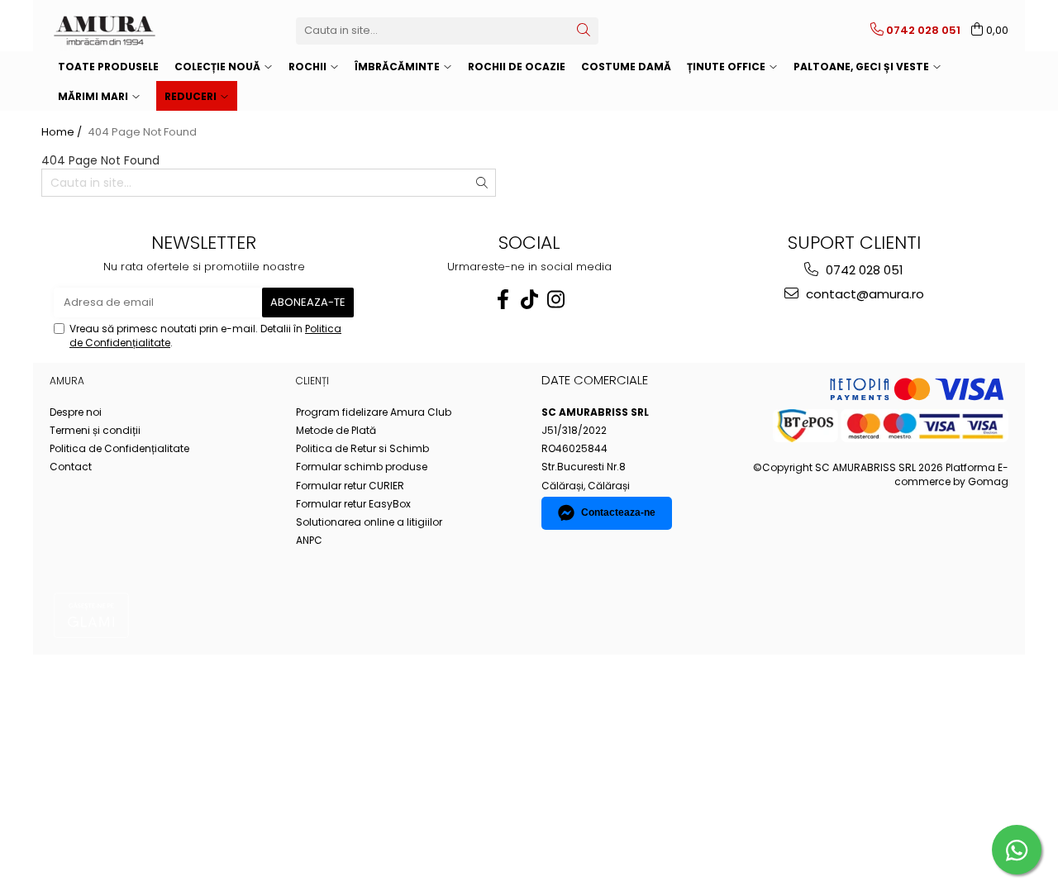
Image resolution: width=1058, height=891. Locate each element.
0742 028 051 (862, 270)
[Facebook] (502, 299)
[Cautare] (583, 31)
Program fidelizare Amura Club (373, 412)
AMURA (67, 381)
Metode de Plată (336, 430)
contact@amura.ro (863, 294)
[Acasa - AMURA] (132, 30)
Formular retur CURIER (350, 486)
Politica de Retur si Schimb (362, 448)
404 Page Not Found (142, 132)
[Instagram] (555, 299)
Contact (71, 467)
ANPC (309, 540)
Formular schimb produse (361, 467)
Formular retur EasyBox (353, 504)
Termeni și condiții (95, 430)
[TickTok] (529, 299)
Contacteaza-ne (618, 512)
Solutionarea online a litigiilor (369, 522)
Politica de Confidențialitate (119, 448)
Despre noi (76, 412)
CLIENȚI (312, 381)
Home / (62, 132)
